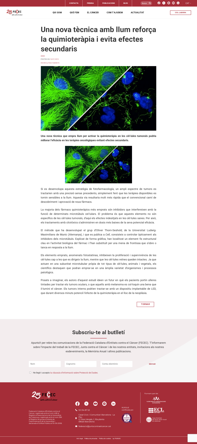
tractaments (54, 63)
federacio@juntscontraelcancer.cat (95, 426)
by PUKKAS (116, 438)
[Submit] (150, 3)
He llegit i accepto (65, 372)
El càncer (93, 12)
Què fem (74, 12)
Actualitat (137, 12)
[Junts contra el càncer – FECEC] (14, 12)
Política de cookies (105, 438)
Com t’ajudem (115, 12)
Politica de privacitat (90, 438)
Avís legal (80, 438)
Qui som (57, 12)
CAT (187, 3)
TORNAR (145, 304)
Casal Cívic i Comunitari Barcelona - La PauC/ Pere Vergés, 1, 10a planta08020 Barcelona (97, 418)
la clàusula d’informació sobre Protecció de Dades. (74, 372)
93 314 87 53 (84, 410)
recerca (44, 63)
